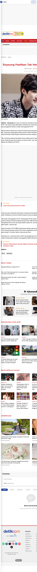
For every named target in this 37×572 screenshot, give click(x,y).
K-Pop (25, 40)
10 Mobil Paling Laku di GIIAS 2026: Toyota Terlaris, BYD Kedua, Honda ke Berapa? (9, 361)
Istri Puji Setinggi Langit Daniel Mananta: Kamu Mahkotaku (9, 339)
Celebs (13, 40)
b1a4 (3, 253)
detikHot (3, 57)
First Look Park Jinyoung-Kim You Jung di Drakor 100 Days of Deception (14, 272)
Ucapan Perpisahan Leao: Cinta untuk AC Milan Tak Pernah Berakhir (7, 387)
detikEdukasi (28, 536)
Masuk (33, 1)
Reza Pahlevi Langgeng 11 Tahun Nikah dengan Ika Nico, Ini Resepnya (7, 405)
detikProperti (28, 551)
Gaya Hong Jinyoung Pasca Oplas (14, 205)
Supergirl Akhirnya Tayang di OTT (10, 267)
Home (7, 40)
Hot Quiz (19, 40)
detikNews (27, 534)
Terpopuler (6, 44)
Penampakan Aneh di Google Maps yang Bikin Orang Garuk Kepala (23, 387)
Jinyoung (10, 123)
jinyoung (9, 253)
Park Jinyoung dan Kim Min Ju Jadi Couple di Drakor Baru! (13, 278)
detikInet (27, 540)
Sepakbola (28, 546)
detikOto (27, 548)
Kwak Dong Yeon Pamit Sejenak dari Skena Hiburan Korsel (13, 283)
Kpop (9, 57)
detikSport (27, 544)
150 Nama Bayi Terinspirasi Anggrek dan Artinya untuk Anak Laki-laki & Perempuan (14, 462)
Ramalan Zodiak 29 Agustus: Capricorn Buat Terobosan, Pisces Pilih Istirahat (22, 406)
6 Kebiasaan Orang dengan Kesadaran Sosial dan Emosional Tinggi (15, 437)
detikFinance (28, 538)
